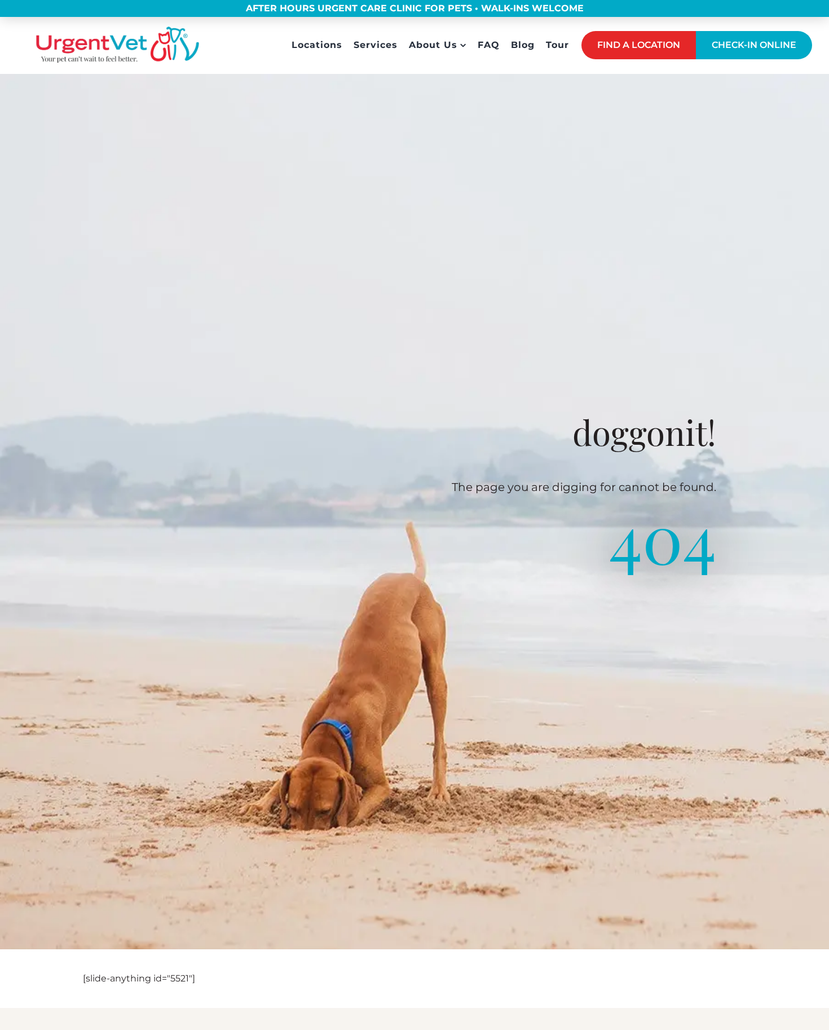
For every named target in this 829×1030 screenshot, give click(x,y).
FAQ (489, 45)
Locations (317, 45)
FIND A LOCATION (638, 45)
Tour (557, 45)
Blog (523, 45)
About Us (433, 45)
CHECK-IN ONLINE (754, 45)
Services (376, 45)
